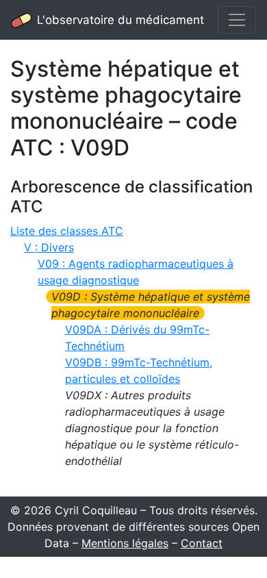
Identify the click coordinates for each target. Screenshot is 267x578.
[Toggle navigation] (237, 20)
